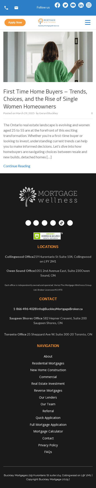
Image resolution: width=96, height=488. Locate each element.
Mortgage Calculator (48, 431)
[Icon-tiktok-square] (89, 10)
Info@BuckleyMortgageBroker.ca (59, 309)
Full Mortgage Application (48, 424)
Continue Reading (16, 166)
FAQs (48, 452)
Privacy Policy (48, 445)
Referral (48, 411)
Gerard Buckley (48, 113)
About (48, 356)
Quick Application (48, 418)
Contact (48, 438)
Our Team (48, 404)
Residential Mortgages (48, 363)
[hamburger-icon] (88, 22)
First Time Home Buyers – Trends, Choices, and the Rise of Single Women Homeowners (45, 99)
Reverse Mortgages (48, 390)
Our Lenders (48, 397)
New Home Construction (48, 370)
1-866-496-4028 (24, 309)
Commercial (48, 377)
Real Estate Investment (48, 383)
